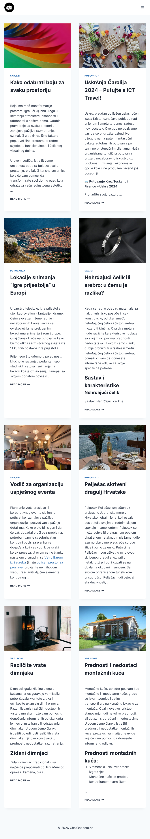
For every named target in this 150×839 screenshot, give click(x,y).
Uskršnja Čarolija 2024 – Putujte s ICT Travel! (110, 90)
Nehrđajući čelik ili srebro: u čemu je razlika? (107, 285)
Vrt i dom (16, 658)
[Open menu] (142, 7)
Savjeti (15, 75)
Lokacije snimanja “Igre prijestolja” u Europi (32, 285)
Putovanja (92, 75)
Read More (20, 198)
